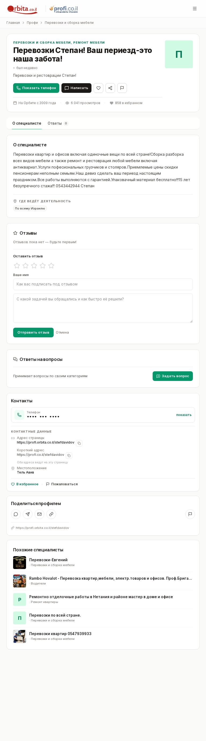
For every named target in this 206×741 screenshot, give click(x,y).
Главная (13, 23)
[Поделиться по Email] (39, 514)
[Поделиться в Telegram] (27, 514)
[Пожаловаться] (122, 88)
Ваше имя (21, 275)
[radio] (17, 265)
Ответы (57, 123)
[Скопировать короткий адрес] (69, 455)
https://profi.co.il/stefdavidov (40, 455)
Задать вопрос (175, 376)
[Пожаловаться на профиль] (190, 514)
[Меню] (195, 8)
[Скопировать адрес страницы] (79, 443)
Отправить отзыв (33, 332)
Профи (32, 23)
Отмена (62, 332)
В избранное (27, 484)
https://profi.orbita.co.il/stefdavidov (45, 442)
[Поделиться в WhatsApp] (16, 514)
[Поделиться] (110, 88)
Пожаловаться (64, 484)
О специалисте (26, 123)
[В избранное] (98, 88)
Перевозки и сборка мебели (69, 23)
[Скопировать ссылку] (51, 514)
